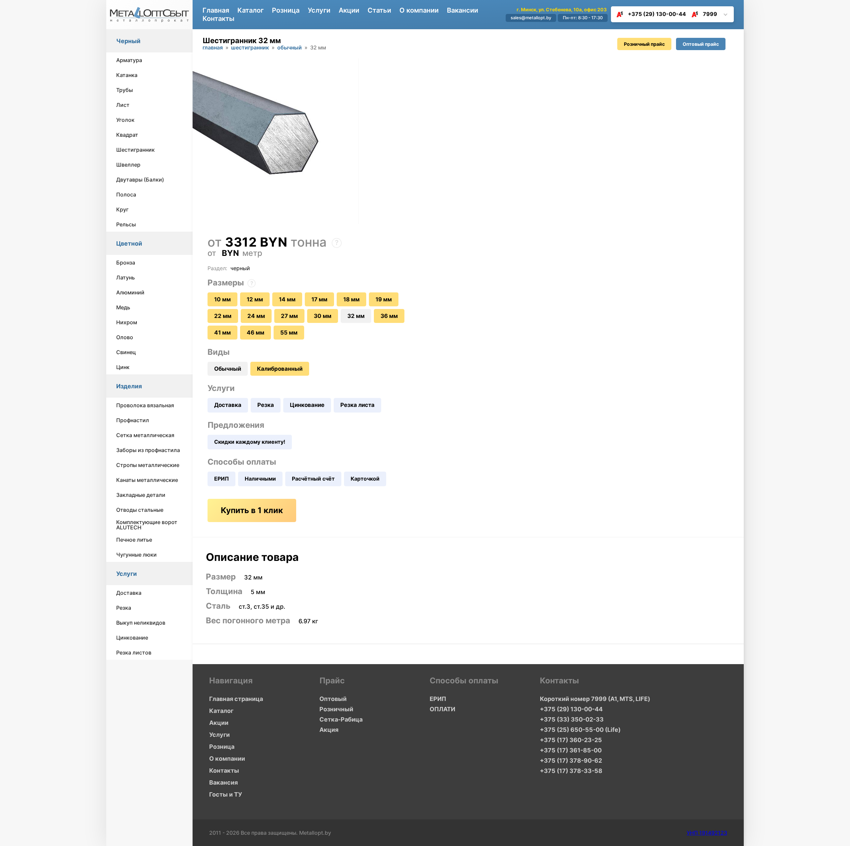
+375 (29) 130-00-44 (657, 14)
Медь (123, 307)
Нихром (126, 322)
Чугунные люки (136, 554)
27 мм (289, 316)
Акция (328, 729)
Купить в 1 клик (252, 510)
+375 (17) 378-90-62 (571, 760)
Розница (285, 10)
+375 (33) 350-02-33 (572, 719)
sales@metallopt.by (531, 17)
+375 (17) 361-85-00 (571, 750)
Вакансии (462, 10)
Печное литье (134, 539)
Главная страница (236, 698)
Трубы (124, 90)
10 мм (222, 299)
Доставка (128, 592)
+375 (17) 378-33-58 (571, 770)
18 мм (351, 299)
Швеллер (128, 164)
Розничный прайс (644, 44)
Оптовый (333, 698)
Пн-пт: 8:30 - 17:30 (583, 17)
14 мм (287, 299)
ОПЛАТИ (442, 709)
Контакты (218, 19)
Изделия (129, 386)
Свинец (126, 352)
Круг (122, 209)
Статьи (379, 10)
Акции (349, 10)
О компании (419, 10)
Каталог (250, 10)
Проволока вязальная (145, 405)
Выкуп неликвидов (140, 622)
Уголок (125, 119)
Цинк (122, 367)
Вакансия (223, 782)
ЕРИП (221, 478)
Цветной (129, 243)
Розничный (336, 709)
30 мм (322, 316)
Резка (123, 607)
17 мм (319, 299)
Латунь (125, 277)
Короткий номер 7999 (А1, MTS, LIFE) (595, 698)
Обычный (289, 48)
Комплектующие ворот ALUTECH (146, 525)
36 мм (389, 316)
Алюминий (130, 292)
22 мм (222, 316)
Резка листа (357, 405)
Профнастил (132, 420)
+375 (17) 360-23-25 (571, 739)
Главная (216, 10)
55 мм (289, 332)
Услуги (126, 573)
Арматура (129, 60)
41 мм (222, 332)
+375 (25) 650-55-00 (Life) (580, 729)
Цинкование (132, 637)
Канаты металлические (147, 480)
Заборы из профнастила (148, 450)
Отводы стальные (139, 509)
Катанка (126, 75)
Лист (122, 105)
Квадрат (127, 134)
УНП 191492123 (707, 832)
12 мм (255, 299)
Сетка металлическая (145, 435)
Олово (124, 337)
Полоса (126, 194)
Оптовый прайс (701, 44)
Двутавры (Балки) (140, 179)
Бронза (125, 262)
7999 (710, 14)
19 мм (384, 299)
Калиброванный (279, 368)
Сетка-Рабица (341, 719)
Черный (128, 41)
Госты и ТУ (225, 794)
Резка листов (133, 652)
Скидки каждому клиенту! (249, 441)
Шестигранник (135, 149)
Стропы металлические (147, 465)
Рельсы (126, 224)
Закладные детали (140, 495)
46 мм (255, 332)
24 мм (256, 316)
